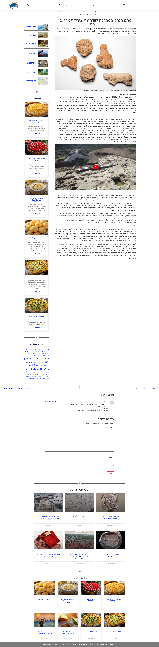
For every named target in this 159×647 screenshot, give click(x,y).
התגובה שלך (109, 427)
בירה (37, 351)
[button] (28, 5)
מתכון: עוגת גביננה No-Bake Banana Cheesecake (37, 200)
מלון (44, 365)
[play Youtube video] (95, 167)
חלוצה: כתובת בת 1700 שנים (79, 516)
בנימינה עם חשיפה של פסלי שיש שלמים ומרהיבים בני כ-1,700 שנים (79, 556)
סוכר (28, 369)
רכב (43, 376)
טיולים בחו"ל (127, 5)
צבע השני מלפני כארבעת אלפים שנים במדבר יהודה (48, 555)
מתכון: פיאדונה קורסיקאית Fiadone (68, 632)
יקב (39, 359)
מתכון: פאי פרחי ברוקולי (36, 316)
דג (38, 353)
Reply (107, 413)
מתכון (35, 365)
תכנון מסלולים (31, 81)
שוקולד (43, 379)
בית (138, 5)
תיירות (31, 378)
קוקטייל (36, 374)
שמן (36, 378)
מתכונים (40, 368)
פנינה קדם (40, 372)
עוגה (47, 372)
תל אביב (44, 381)
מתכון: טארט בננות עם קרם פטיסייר (36, 121)
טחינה (39, 355)
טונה (45, 355)
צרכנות (46, 374)
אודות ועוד (50, 5)
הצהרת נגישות (47, 644)
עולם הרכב (32, 53)
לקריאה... (37, 133)
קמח (29, 374)
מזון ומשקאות (95, 5)
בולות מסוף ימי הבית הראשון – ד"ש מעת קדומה (110, 555)
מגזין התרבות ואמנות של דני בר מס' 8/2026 (45, 632)
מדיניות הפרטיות (56, 644)
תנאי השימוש (66, 644)
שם (112, 450)
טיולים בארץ (111, 5)
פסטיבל (28, 372)
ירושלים (32, 359)
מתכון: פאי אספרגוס (36, 278)
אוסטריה (41, 349)
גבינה (27, 351)
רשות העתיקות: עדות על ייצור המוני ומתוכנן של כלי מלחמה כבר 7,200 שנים (48, 518)
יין (43, 359)
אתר (112, 465)
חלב (30, 353)
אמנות (44, 351)
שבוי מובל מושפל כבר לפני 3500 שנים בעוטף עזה (110, 517)
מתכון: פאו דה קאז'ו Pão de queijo (37, 239)
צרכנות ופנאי (79, 5)
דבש (43, 353)
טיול (33, 356)
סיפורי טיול (63, 5)
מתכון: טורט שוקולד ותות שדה (37, 159)
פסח (35, 372)
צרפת (41, 374)
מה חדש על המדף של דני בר (36, 362)
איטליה (34, 349)
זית (34, 353)
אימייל (111, 458)
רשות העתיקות (35, 376)
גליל (47, 353)
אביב (47, 349)
